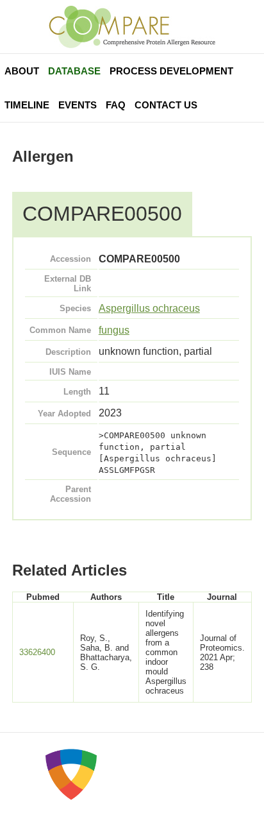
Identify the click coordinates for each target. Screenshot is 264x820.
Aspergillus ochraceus (149, 308)
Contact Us (166, 104)
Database (74, 70)
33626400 (37, 652)
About (21, 70)
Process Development (171, 70)
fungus (114, 330)
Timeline (26, 104)
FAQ (116, 104)
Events (77, 104)
